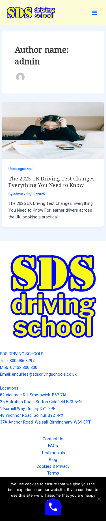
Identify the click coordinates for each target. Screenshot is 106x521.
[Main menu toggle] (94, 12)
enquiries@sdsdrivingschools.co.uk (44, 374)
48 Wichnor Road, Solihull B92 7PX (31, 415)
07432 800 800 (23, 367)
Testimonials (53, 452)
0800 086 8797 (20, 360)
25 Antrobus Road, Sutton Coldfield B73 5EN (41, 401)
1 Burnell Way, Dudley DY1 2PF (27, 408)
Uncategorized (20, 169)
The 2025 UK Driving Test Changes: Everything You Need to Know (52, 181)
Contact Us (53, 438)
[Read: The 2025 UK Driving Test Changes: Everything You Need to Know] (53, 130)
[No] (99, 499)
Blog (53, 459)
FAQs (53, 445)
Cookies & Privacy (53, 466)
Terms (53, 473)
